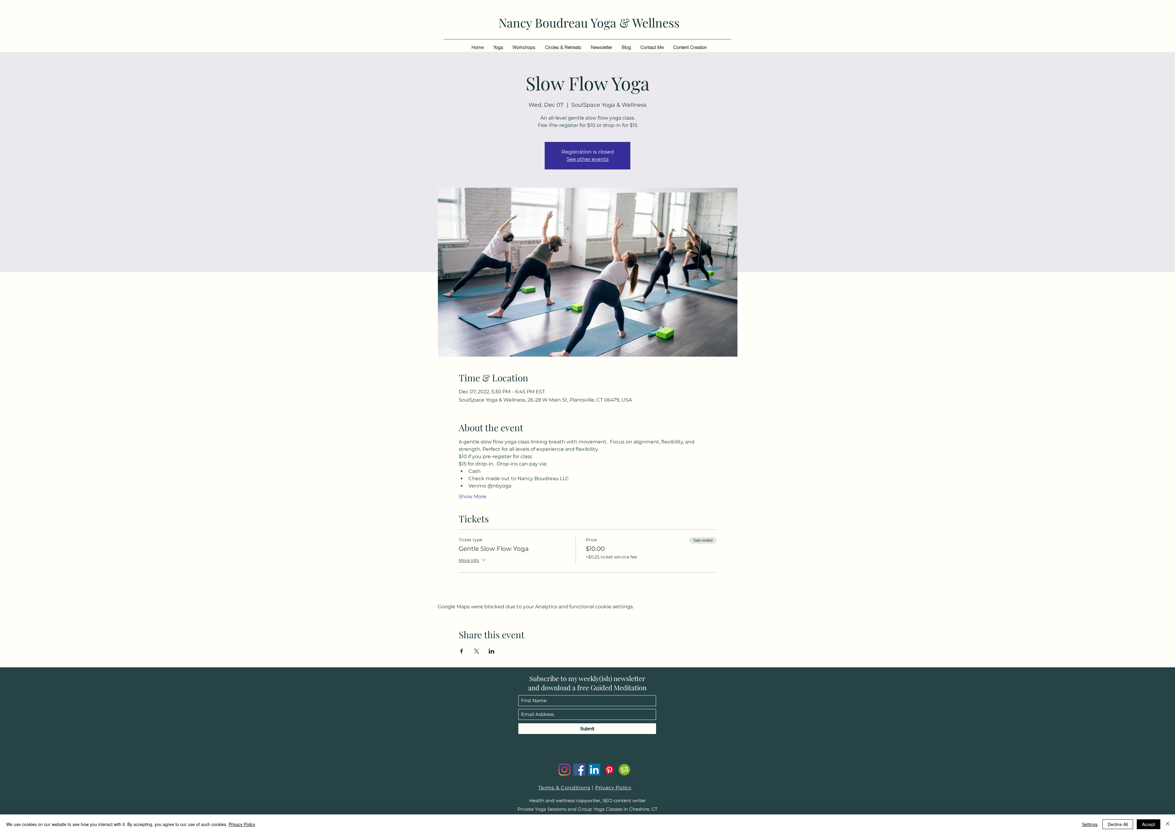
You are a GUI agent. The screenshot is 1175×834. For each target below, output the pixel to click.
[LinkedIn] (594, 770)
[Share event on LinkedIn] (491, 651)
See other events (588, 159)
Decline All (1118, 824)
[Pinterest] (609, 770)
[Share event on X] (476, 651)
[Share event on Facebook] (461, 651)
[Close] (1167, 824)
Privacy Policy (613, 788)
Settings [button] (1090, 824)
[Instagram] (564, 770)
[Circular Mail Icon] (624, 770)
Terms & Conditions (564, 788)
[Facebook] (579, 770)
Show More (472, 496)
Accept (1148, 824)
